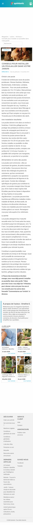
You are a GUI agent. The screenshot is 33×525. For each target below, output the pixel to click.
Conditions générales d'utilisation (7, 439)
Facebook (20, 463)
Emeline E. (5, 71)
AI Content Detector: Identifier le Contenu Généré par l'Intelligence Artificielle (9, 469)
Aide (18, 422)
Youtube (20, 466)
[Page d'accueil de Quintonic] (17, 3)
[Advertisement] (16, 20)
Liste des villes (8, 444)
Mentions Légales (9, 428)
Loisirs (12, 36)
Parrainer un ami (9, 447)
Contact (19, 425)
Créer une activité (9, 420)
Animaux (19, 36)
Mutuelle (6, 450)
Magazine (5, 36)
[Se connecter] (30, 3)
